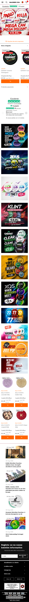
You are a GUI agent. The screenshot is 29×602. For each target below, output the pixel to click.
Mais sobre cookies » (15, 600)
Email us (19, 579)
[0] (26, 2)
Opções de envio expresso (15, 41)
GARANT (3, 68)
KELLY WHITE (4, 390)
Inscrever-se (23, 556)
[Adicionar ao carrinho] (10, 81)
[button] (2, 2)
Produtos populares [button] (7, 87)
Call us (8, 579)
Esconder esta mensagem (14, 597)
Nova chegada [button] (6, 45)
